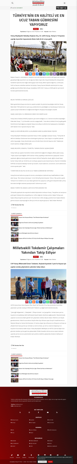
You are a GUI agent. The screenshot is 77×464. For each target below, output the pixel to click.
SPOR (31, 446)
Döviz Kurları (51, 422)
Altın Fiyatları (32, 422)
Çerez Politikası (33, 430)
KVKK (13, 430)
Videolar (18, 457)
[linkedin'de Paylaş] (44, 73)
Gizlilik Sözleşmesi (52, 430)
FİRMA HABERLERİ (34, 441)
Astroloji (13, 422)
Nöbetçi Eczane (15, 420)
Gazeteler (32, 420)
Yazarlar (12, 457)
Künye (13, 432)
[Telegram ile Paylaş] (30, 73)
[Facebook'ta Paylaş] (37, 73)
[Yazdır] (54, 73)
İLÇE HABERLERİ (15, 443)
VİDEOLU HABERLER (53, 446)
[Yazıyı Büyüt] (64, 73)
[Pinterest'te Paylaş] (26, 73)
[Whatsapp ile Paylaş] (47, 73)
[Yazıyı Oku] (57, 73)
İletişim (31, 432)
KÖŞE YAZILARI (33, 443)
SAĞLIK (50, 443)
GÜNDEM (50, 441)
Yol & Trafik (51, 420)
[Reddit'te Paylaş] (33, 73)
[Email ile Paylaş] (51, 73)
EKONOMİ (14, 441)
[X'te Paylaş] (40, 73)
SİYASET (13, 446)
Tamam (50, 462)
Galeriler (24, 457)
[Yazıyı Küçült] (61, 73)
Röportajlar (31, 457)
